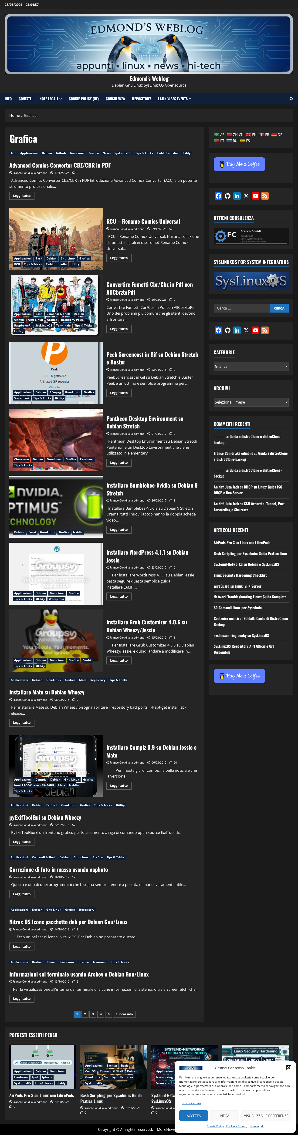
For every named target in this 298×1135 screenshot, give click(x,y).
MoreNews (166, 1129)
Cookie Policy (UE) (84, 98)
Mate (82, 680)
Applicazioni (29, 153)
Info (8, 98)
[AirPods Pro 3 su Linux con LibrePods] (42, 1067)
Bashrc (37, 962)
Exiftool (51, 805)
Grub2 (87, 660)
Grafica (94, 153)
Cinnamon (21, 459)
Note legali (257, 1126)
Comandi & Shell (58, 314)
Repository (141, 98)
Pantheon (87, 459)
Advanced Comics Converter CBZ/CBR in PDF (60, 165)
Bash (39, 258)
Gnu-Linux (77, 153)
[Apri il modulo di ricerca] (291, 98)
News (106, 153)
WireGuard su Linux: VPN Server (237, 586)
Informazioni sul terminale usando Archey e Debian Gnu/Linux (79, 974)
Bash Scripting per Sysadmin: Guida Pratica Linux (251, 553)
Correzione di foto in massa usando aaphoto (58, 869)
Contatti (26, 98)
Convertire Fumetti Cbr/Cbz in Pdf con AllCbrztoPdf (56, 306)
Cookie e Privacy (236, 1126)
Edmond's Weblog (149, 78)
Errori (32, 532)
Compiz (41, 779)
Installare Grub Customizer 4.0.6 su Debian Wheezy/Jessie (56, 641)
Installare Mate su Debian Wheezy (47, 692)
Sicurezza (126, 1077)
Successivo (124, 1014)
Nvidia (78, 532)
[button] (288, 1067)
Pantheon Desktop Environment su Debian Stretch (56, 440)
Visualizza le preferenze (266, 1115)
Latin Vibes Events (173, 98)
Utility (186, 153)
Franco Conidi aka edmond (30, 173)
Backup (112, 1066)
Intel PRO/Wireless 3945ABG (34, 785)
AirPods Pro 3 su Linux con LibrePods (242, 542)
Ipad (35, 1077)
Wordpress (56, 599)
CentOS (90, 1071)
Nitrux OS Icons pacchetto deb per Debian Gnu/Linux (68, 921)
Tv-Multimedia (167, 153)
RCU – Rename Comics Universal (56, 239)
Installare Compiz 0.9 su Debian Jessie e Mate (56, 766)
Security (110, 1077)
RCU (17, 264)
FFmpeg (55, 392)
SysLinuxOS (123, 153)
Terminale (63, 325)
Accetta (194, 1115)
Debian (47, 153)
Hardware (21, 1077)
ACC (13, 153)
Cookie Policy (215, 1126)
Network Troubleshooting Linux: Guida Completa (250, 596)
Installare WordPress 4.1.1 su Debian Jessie (56, 574)
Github (61, 153)
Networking (164, 1077)
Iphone (47, 1077)
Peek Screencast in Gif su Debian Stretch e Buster (56, 373)
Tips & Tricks (144, 153)
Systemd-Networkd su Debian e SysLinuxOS (246, 564)
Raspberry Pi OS (72, 320)
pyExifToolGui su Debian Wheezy (45, 817)
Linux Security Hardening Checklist (240, 575)
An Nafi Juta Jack (226, 487)
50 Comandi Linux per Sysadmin (238, 607)
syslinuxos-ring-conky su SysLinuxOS (241, 635)
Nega (224, 1115)
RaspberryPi (22, 325)
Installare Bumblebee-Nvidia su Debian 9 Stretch (56, 507)
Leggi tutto (23, 196)
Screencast (21, 398)
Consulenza (115, 98)
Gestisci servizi (191, 1103)
